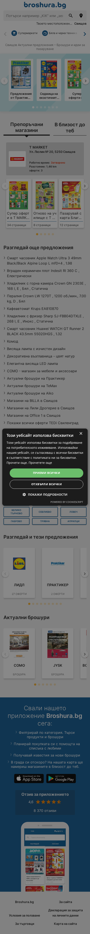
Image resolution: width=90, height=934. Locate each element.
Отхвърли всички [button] (46, 484)
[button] (45, 494)
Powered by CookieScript (66, 502)
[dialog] (45, 467)
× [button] (80, 433)
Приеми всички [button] (46, 473)
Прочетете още (40, 463)
